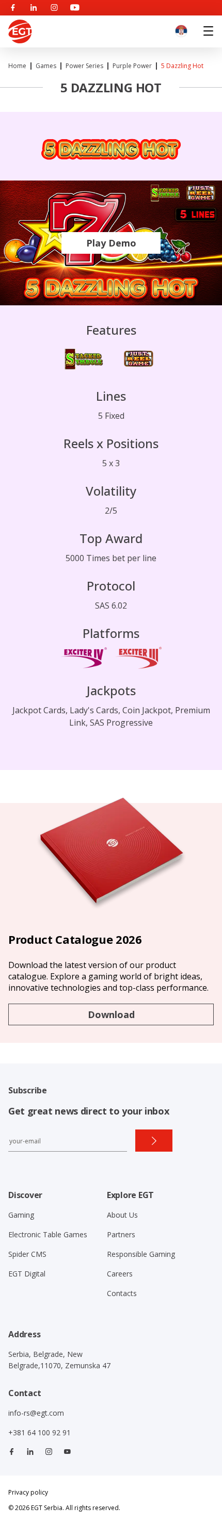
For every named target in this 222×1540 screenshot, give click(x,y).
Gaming (21, 1215)
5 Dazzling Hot (182, 65)
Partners (121, 1234)
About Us (122, 1215)
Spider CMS (27, 1254)
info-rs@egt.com (36, 1413)
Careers (120, 1274)
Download (111, 1014)
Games (46, 65)
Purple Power (132, 65)
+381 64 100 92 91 (39, 1432)
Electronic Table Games (47, 1234)
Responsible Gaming (141, 1254)
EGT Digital (26, 1274)
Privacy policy (28, 1492)
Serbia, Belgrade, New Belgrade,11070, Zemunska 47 (59, 1359)
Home (17, 65)
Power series (84, 65)
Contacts (122, 1293)
